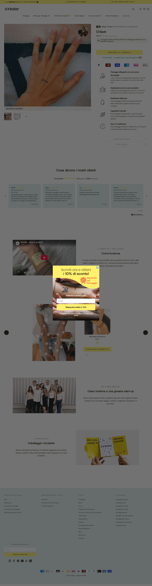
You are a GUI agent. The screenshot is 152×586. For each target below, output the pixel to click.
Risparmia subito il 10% (76, 307)
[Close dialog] (97, 267)
